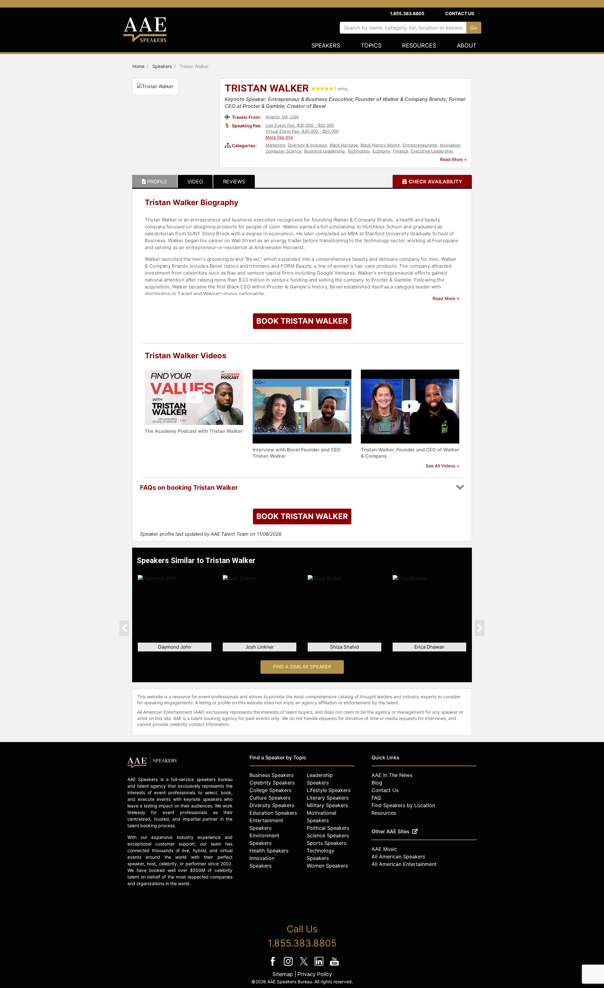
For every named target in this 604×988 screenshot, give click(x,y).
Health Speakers (268, 850)
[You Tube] (334, 965)
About (467, 45)
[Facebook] (273, 965)
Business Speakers (271, 775)
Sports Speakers (326, 843)
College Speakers (270, 790)
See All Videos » (442, 465)
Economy (381, 151)
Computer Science (284, 151)
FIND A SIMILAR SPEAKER (302, 667)
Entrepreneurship (420, 145)
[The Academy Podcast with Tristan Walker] (194, 397)
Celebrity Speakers (272, 782)
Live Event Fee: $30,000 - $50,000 (300, 125)
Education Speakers (273, 813)
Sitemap (282, 974)
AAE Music (384, 849)
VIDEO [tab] (195, 181)
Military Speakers (327, 805)
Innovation (450, 145)
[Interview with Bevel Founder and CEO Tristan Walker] (302, 406)
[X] (304, 965)
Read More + (453, 159)
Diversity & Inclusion (307, 145)
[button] (124, 628)
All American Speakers (398, 856)
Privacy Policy (315, 974)
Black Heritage (344, 145)
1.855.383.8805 (407, 13)
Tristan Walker (267, 88)
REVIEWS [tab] (234, 181)
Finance (400, 151)
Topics (371, 45)
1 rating (340, 88)
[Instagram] (289, 965)
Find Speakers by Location (403, 805)
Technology (358, 151)
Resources (419, 45)
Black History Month (380, 145)
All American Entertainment (404, 864)
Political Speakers (328, 828)
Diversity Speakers (271, 805)
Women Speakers (327, 865)
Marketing (275, 145)
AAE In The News (392, 775)
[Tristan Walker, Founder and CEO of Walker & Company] (410, 406)
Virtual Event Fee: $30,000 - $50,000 (302, 131)
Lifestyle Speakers (328, 790)
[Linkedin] (319, 965)
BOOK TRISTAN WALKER (302, 321)
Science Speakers (328, 835)
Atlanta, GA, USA (282, 116)
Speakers (325, 45)
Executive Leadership (432, 151)
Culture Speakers (269, 798)
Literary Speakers (328, 798)
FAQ (376, 798)
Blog (377, 782)
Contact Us (459, 13)
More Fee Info (279, 137)
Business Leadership (324, 151)
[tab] (154, 181)
